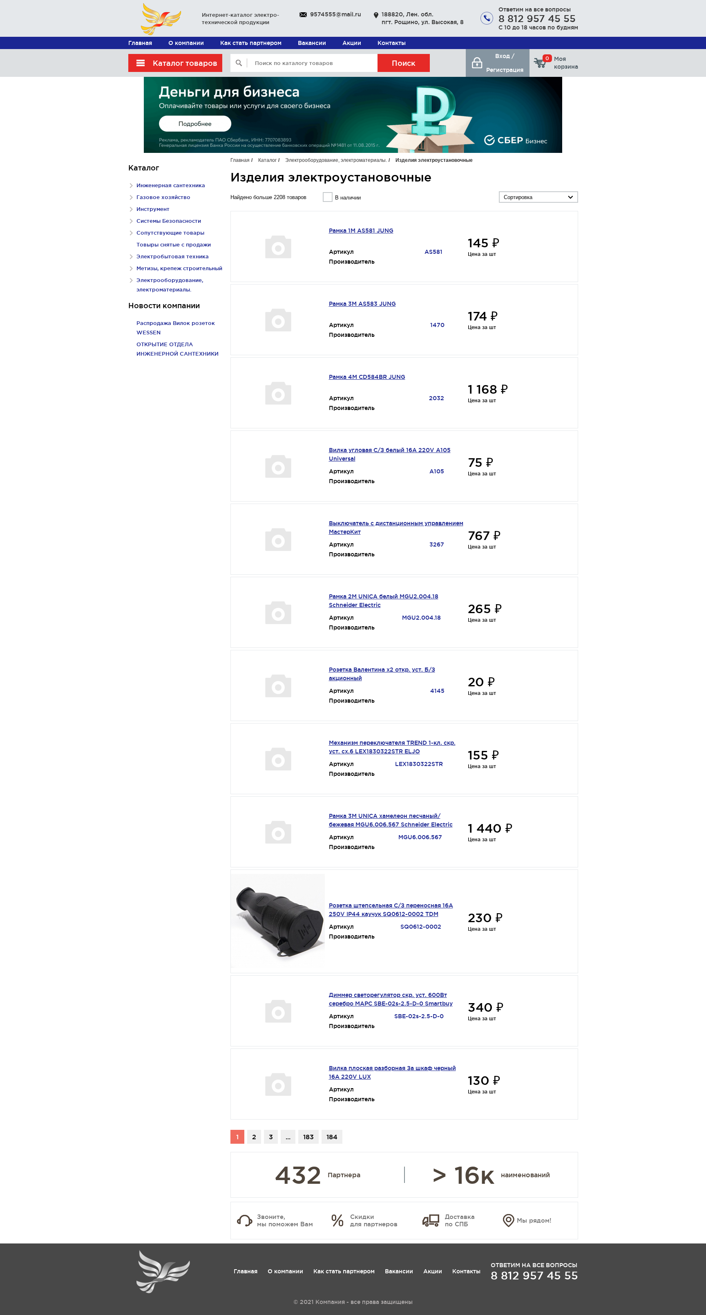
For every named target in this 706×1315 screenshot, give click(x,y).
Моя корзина (561, 63)
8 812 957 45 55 (537, 18)
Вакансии (312, 43)
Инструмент (153, 209)
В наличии (348, 198)
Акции (351, 43)
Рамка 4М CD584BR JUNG (367, 377)
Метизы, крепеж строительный (179, 268)
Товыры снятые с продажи (173, 244)
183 (308, 1136)
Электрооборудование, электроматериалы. (336, 160)
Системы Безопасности (168, 221)
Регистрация (504, 70)
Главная (140, 43)
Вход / (504, 56)
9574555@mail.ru (335, 14)
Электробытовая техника (172, 256)
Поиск (404, 63)
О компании (186, 43)
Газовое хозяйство (163, 197)
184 (331, 1136)
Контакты (392, 43)
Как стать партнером (251, 43)
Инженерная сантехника (170, 185)
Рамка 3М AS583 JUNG (362, 303)
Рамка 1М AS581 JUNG (361, 230)
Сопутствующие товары (170, 232)
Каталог (267, 160)
